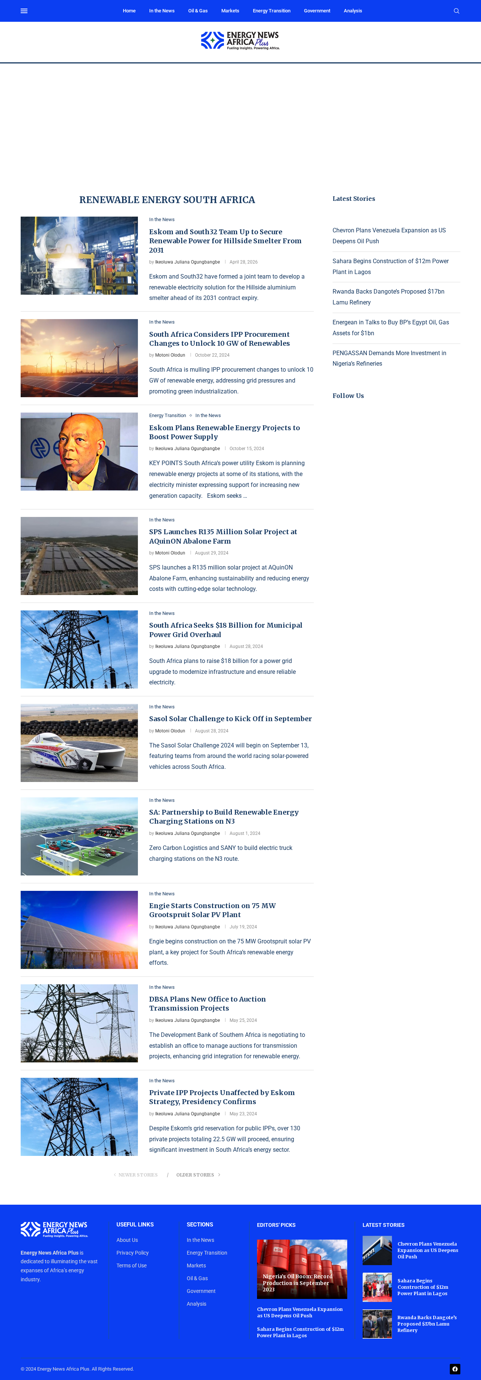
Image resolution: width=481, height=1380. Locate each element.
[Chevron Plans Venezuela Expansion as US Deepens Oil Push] (377, 1250)
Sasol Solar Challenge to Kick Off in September (230, 718)
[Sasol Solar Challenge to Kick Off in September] (79, 743)
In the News (162, 11)
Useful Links (135, 1225)
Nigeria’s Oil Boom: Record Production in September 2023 (298, 1283)
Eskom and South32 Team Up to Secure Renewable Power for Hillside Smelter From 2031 (225, 241)
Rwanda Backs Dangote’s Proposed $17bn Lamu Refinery (427, 1324)
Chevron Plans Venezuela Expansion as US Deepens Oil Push (300, 1312)
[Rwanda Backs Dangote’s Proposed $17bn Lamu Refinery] (377, 1324)
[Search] (456, 11)
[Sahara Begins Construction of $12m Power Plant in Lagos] (377, 1287)
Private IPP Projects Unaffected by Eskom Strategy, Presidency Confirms (222, 1097)
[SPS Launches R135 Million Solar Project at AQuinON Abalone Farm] (79, 556)
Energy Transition (271, 11)
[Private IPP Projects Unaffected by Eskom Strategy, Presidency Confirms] (79, 1117)
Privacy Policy (132, 1252)
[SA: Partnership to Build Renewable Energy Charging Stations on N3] (79, 836)
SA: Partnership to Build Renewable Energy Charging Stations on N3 (224, 817)
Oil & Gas (198, 11)
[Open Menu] (24, 11)
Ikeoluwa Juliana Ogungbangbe (187, 262)
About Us (127, 1240)
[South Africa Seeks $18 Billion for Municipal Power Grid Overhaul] (79, 649)
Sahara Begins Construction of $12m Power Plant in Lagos (300, 1332)
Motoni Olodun (170, 355)
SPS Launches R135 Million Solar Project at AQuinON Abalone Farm (223, 536)
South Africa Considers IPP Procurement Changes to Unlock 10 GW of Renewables (219, 339)
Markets (230, 11)
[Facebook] (455, 1369)
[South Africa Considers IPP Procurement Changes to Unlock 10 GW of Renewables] (79, 358)
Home (129, 11)
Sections (200, 1225)
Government (317, 11)
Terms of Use (131, 1265)
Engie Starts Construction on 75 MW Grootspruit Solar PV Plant (212, 910)
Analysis (353, 11)
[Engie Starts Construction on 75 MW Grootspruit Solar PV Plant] (79, 930)
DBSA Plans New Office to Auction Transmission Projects (207, 1003)
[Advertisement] (240, 119)
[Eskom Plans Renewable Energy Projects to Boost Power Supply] (79, 452)
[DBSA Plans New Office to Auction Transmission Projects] (79, 1023)
